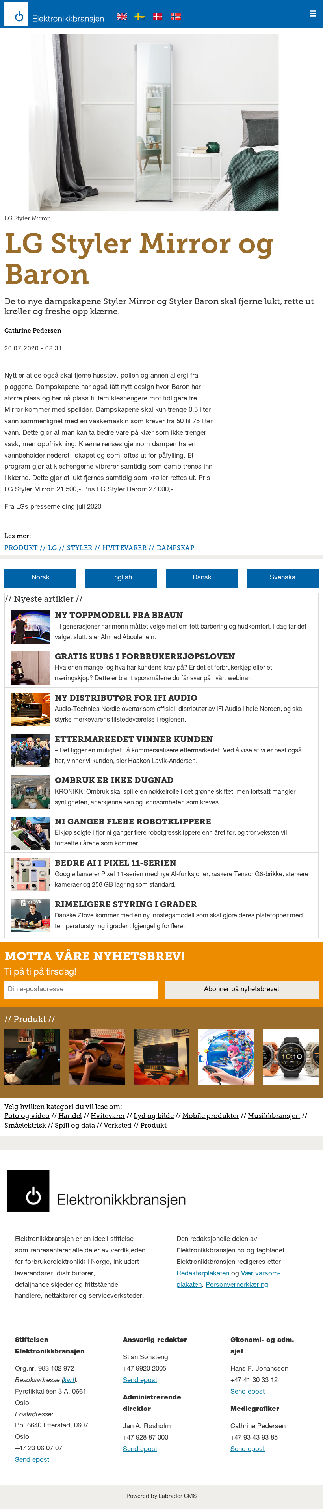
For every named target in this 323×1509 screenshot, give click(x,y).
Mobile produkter (210, 1116)
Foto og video (27, 1116)
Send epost (32, 1460)
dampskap (176, 548)
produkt (21, 548)
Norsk (41, 578)
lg (52, 548)
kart (68, 1380)
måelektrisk (27, 1125)
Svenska (282, 578)
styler (80, 548)
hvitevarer (124, 548)
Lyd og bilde (154, 1116)
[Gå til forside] (52, 14)
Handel (70, 1116)
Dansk (202, 578)
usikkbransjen (277, 1116)
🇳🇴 (176, 17)
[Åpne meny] (313, 14)
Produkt (153, 1125)
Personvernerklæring (237, 1285)
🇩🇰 (158, 17)
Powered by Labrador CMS (161, 1497)
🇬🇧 (122, 17)
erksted (120, 1125)
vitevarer (110, 1116)
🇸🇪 (140, 17)
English (121, 578)
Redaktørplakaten (202, 1274)
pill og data (77, 1125)
